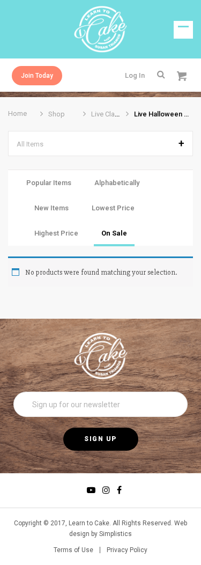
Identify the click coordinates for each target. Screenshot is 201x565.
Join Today (37, 75)
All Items (30, 144)
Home (17, 113)
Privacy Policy (127, 550)
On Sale (114, 233)
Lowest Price (113, 208)
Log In (135, 75)
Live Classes (110, 114)
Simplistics (115, 534)
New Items (51, 208)
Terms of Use (73, 550)
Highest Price (56, 233)
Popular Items (48, 183)
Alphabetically (116, 183)
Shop (56, 114)
